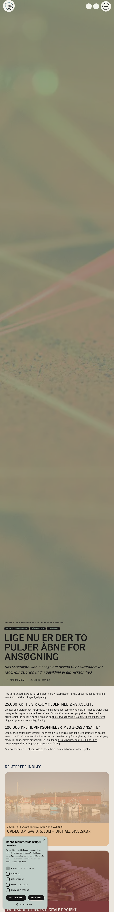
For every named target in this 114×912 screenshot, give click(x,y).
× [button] (44, 840)
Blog (12, 622)
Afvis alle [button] (36, 897)
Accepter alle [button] (16, 897)
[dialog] (25, 872)
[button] (25, 904)
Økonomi (20, 622)
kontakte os (37, 749)
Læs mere (22, 862)
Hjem (6, 622)
